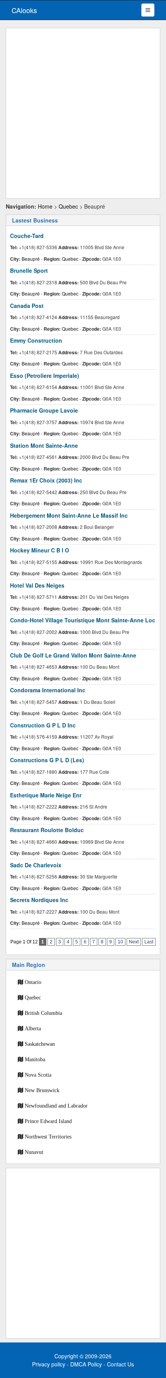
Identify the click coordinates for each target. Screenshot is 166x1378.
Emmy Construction (36, 340)
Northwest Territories (48, 1136)
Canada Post (27, 305)
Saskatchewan (40, 1044)
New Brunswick (42, 1090)
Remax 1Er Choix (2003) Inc (46, 480)
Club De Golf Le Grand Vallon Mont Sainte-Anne (73, 655)
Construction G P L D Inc (43, 725)
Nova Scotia (38, 1074)
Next (134, 942)
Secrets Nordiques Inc (39, 900)
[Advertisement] (83, 113)
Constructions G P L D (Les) (47, 760)
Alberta (33, 1028)
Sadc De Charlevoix (35, 865)
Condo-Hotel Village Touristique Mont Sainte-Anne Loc (82, 620)
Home (45, 206)
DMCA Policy (86, 1364)
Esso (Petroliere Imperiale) (44, 375)
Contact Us (120, 1364)
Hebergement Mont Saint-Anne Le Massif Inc (69, 515)
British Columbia (43, 1013)
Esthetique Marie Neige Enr (45, 795)
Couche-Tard (27, 236)
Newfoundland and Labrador (56, 1105)
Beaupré (31, 258)
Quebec (68, 206)
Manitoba (35, 1059)
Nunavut (34, 1152)
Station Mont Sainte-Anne (44, 445)
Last (148, 942)
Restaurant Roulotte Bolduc (47, 830)
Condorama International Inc (47, 690)
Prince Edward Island (48, 1121)
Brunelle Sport (29, 270)
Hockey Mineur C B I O (39, 550)
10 (120, 942)
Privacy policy (48, 1364)
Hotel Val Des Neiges (37, 585)
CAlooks (24, 10)
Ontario (33, 982)
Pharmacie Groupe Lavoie (44, 410)
